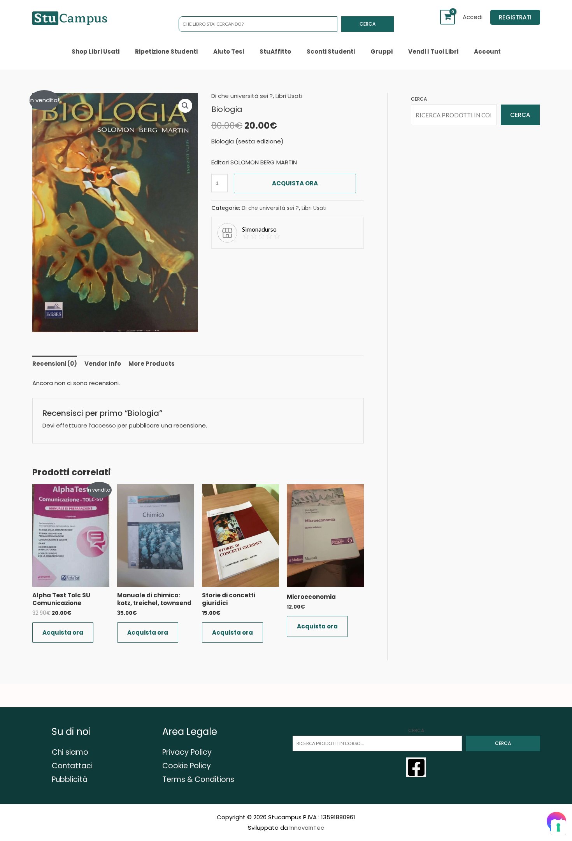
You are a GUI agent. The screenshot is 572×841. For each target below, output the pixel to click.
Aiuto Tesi (228, 51)
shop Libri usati (95, 51)
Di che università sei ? (242, 96)
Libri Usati (288, 96)
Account (487, 51)
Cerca (367, 24)
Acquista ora (295, 183)
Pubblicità (70, 779)
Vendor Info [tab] (102, 363)
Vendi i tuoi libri (433, 51)
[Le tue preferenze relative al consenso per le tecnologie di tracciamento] (558, 827)
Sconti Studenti (331, 51)
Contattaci (72, 766)
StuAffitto (275, 51)
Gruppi (381, 51)
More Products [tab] (151, 363)
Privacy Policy (187, 752)
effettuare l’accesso (86, 425)
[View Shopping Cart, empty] (447, 17)
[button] (515, 17)
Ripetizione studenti (166, 51)
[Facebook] (416, 767)
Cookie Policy (186, 766)
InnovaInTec (307, 828)
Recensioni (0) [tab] (54, 363)
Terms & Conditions (198, 779)
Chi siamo (70, 752)
